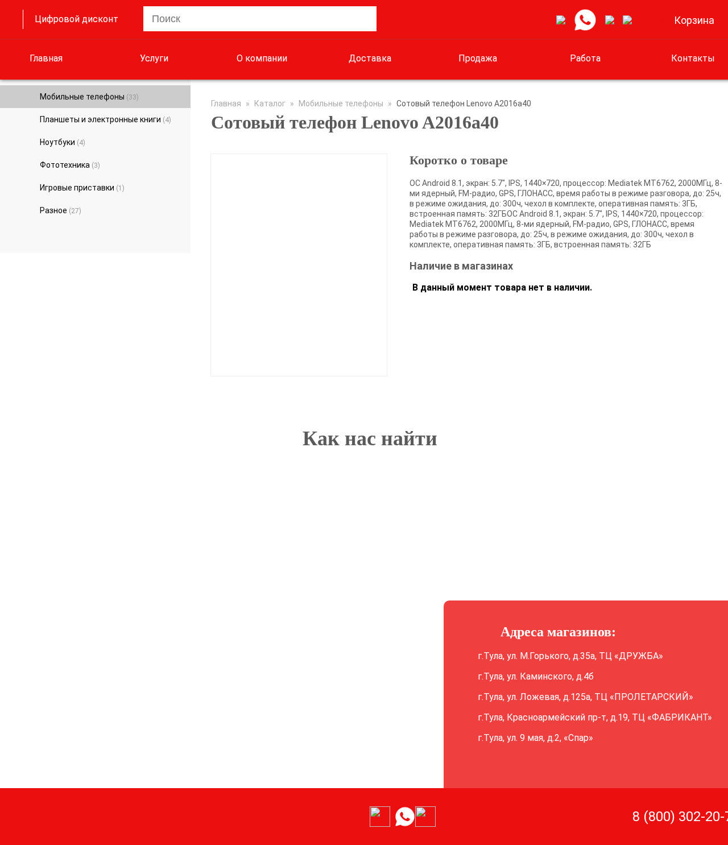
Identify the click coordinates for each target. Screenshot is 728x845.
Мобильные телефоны (89, 96)
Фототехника (70, 164)
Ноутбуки (62, 142)
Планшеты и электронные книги (105, 119)
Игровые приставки (82, 187)
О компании (262, 58)
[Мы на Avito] (560, 20)
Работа (585, 58)
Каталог (270, 103)
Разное (60, 210)
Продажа (477, 58)
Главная (46, 58)
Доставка (370, 58)
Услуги (154, 58)
